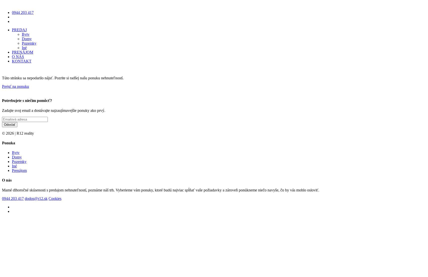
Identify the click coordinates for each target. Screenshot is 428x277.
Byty (25, 34)
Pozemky (29, 43)
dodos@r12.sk (36, 198)
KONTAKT (21, 61)
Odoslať (9, 124)
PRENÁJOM (22, 52)
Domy (27, 39)
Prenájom (19, 170)
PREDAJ (19, 30)
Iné (24, 48)
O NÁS (18, 57)
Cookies (55, 198)
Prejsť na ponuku (15, 86)
